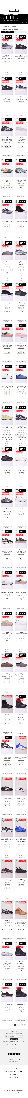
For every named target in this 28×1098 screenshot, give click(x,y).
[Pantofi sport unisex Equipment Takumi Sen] (21, 86)
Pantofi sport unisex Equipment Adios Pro (7, 57)
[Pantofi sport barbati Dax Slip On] (21, 868)
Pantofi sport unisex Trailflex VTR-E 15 (7, 469)
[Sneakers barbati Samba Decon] (7, 951)
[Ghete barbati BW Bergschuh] (21, 704)
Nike (21, 55)
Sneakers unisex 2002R (7, 592)
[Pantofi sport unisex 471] (7, 168)
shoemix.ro (13, 1074)
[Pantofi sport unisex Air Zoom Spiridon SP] (7, 86)
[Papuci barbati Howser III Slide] (21, 662)
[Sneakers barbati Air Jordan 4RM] (7, 539)
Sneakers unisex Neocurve (21, 263)
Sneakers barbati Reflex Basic (21, 510)
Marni (21, 220)
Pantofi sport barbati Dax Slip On (21, 881)
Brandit (7, 714)
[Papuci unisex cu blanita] (7, 250)
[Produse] (2, 15)
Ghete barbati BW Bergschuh (21, 716)
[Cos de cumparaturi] (22, 22)
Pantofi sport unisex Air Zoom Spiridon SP (7, 98)
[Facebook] (9, 1054)
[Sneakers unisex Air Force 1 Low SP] (21, 374)
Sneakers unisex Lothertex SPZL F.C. (7, 510)
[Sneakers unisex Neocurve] (21, 250)
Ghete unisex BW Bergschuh (21, 964)
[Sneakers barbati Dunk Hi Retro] (21, 745)
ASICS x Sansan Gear (21, 179)
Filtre (8, 31)
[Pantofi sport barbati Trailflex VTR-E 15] (21, 292)
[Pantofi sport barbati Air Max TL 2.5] (21, 827)
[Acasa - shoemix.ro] (14, 9)
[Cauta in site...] (26, 22)
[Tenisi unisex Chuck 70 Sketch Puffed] (7, 374)
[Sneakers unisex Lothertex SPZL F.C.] (7, 498)
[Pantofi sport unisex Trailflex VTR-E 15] (7, 456)
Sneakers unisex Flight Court (21, 345)
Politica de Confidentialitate (11, 1044)
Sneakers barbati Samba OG (7, 799)
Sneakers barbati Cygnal (7, 304)
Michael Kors (21, 879)
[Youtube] (12, 1054)
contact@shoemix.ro (15, 1063)
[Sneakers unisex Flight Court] (21, 333)
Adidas (7, 55)
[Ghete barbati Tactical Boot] (7, 704)
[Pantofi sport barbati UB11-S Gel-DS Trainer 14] (7, 127)
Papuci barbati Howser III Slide (21, 675)
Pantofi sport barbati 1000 (21, 428)
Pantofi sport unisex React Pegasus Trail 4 (7, 428)
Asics (7, 137)
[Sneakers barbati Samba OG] (7, 786)
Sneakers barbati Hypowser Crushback (7, 675)
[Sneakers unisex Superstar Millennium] (21, 786)
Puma (7, 755)
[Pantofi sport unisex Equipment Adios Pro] (7, 44)
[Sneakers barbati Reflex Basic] (21, 498)
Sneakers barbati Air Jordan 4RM (7, 551)
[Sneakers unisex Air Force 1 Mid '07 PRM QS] (21, 910)
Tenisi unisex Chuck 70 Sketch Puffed (7, 387)
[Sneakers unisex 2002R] (7, 580)
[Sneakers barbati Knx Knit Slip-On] (7, 992)
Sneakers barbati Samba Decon (7, 964)
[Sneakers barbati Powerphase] (21, 127)
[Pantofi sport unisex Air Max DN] (7, 827)
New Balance (7, 179)
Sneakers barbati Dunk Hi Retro (21, 757)
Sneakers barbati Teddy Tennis (21, 222)
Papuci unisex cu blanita (7, 263)
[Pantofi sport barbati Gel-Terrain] (21, 168)
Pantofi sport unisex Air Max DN (7, 840)
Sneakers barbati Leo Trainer (7, 922)
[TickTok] (15, 1054)
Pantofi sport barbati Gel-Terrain (21, 181)
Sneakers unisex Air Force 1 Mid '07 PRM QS (21, 922)
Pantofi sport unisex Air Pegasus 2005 (21, 57)
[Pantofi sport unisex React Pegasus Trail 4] (7, 415)
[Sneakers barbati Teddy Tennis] (21, 209)
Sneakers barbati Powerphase (21, 139)
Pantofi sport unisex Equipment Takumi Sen (21, 98)
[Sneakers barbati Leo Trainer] (7, 910)
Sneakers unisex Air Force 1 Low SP (21, 387)
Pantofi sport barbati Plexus (7, 881)
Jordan (21, 343)
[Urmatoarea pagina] (25, 1025)
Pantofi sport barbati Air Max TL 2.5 (21, 840)
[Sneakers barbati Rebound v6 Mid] (7, 745)
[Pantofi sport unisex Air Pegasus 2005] (21, 44)
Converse (7, 385)
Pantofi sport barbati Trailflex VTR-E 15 (21, 304)
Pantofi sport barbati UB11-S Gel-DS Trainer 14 (7, 139)
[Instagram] (18, 1054)
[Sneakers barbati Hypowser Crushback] (7, 662)
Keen (7, 673)
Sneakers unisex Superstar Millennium (21, 799)
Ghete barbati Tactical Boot (7, 716)
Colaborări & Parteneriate (13, 1071)
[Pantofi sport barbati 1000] (21, 415)
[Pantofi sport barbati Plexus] (7, 868)
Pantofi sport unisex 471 (7, 181)
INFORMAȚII (13, 1068)
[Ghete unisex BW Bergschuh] (21, 951)
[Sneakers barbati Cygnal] (7, 292)
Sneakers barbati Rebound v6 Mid (7, 757)
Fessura (21, 302)
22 (22, 1025)
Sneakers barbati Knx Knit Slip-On (7, 1005)
